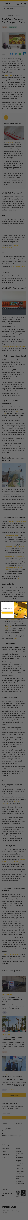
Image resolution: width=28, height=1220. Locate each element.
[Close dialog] (26, 603)
